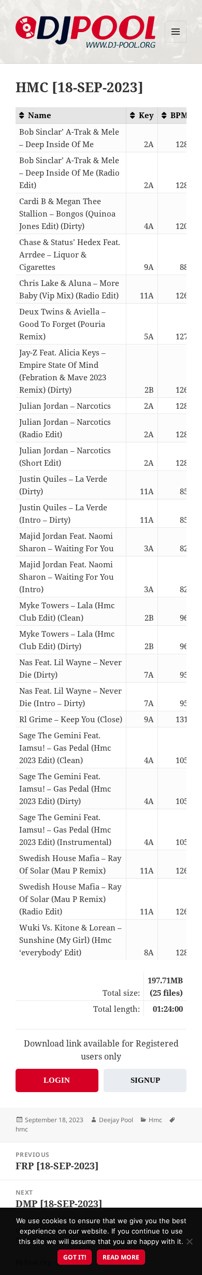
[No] (189, 1241)
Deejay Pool (116, 1119)
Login (57, 1080)
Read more (121, 1257)
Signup (145, 1080)
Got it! (74, 1257)
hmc (22, 1129)
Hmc (155, 1119)
